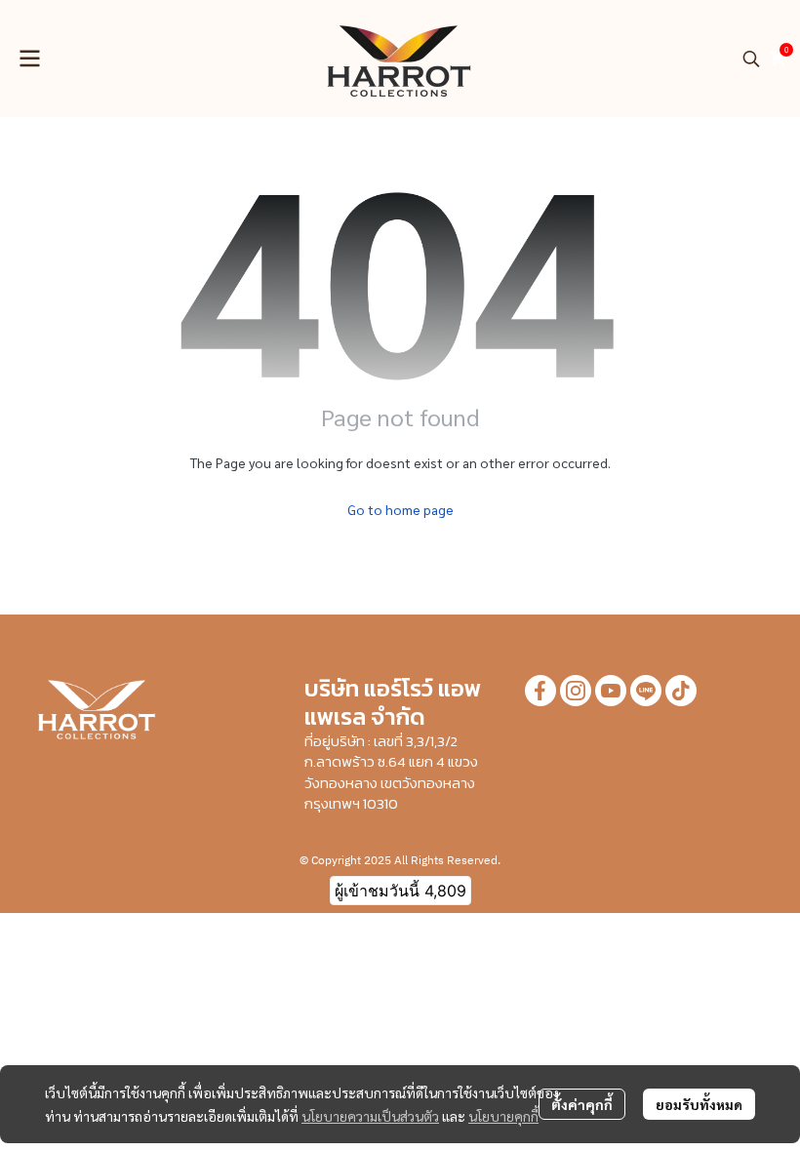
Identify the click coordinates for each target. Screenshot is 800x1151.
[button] (751, 58)
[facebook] (540, 690)
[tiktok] (681, 690)
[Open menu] (29, 58)
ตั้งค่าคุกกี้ (582, 1104)
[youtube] (610, 690)
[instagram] (575, 690)
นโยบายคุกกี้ (503, 1116)
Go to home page (400, 509)
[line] (645, 690)
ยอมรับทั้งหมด (699, 1104)
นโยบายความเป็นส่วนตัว (370, 1116)
